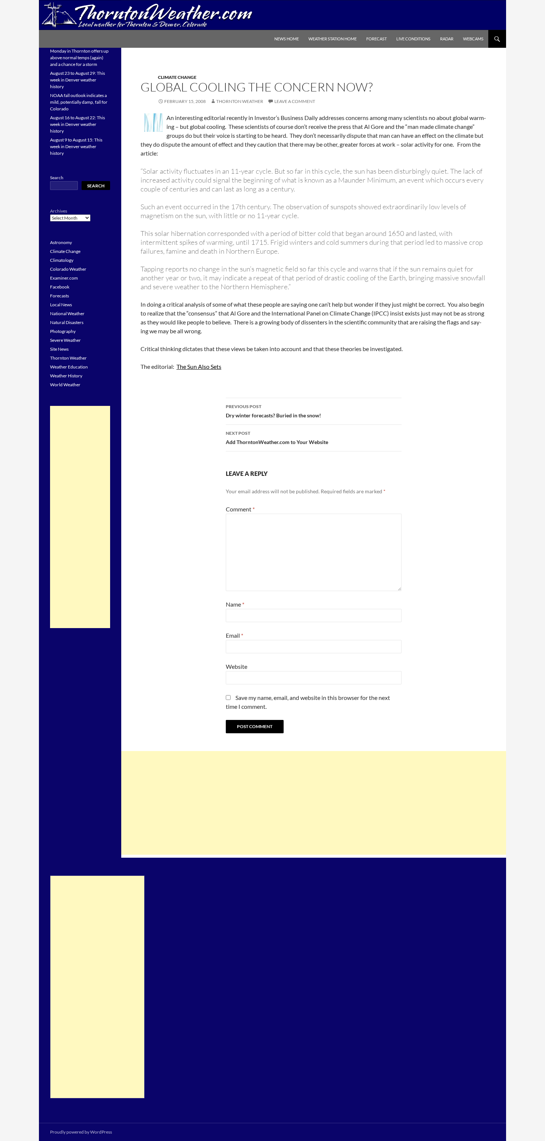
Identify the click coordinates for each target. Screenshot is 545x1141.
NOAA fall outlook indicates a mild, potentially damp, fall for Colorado (79, 102)
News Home (286, 38)
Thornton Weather (239, 101)
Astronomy (61, 242)
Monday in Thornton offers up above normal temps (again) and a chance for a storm (79, 57)
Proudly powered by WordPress (81, 1132)
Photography (63, 331)
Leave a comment (294, 101)
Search (56, 177)
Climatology (61, 260)
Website (236, 666)
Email (234, 635)
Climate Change (177, 77)
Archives (58, 211)
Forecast (376, 38)
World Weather (65, 384)
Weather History (66, 375)
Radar (446, 38)
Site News (59, 349)
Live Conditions (413, 38)
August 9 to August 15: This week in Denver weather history (76, 146)
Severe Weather (65, 340)
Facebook (59, 287)
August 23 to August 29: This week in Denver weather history (77, 79)
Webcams (473, 38)
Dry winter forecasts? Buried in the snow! (273, 411)
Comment (240, 509)
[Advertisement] (313, 803)
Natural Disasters (66, 322)
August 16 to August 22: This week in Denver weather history (77, 124)
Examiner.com (64, 278)
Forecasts (59, 295)
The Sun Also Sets (198, 366)
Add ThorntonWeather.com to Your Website (277, 437)
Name (235, 604)
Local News (61, 304)
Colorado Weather (68, 269)
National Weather (67, 313)
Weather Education (69, 367)
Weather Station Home (332, 38)
